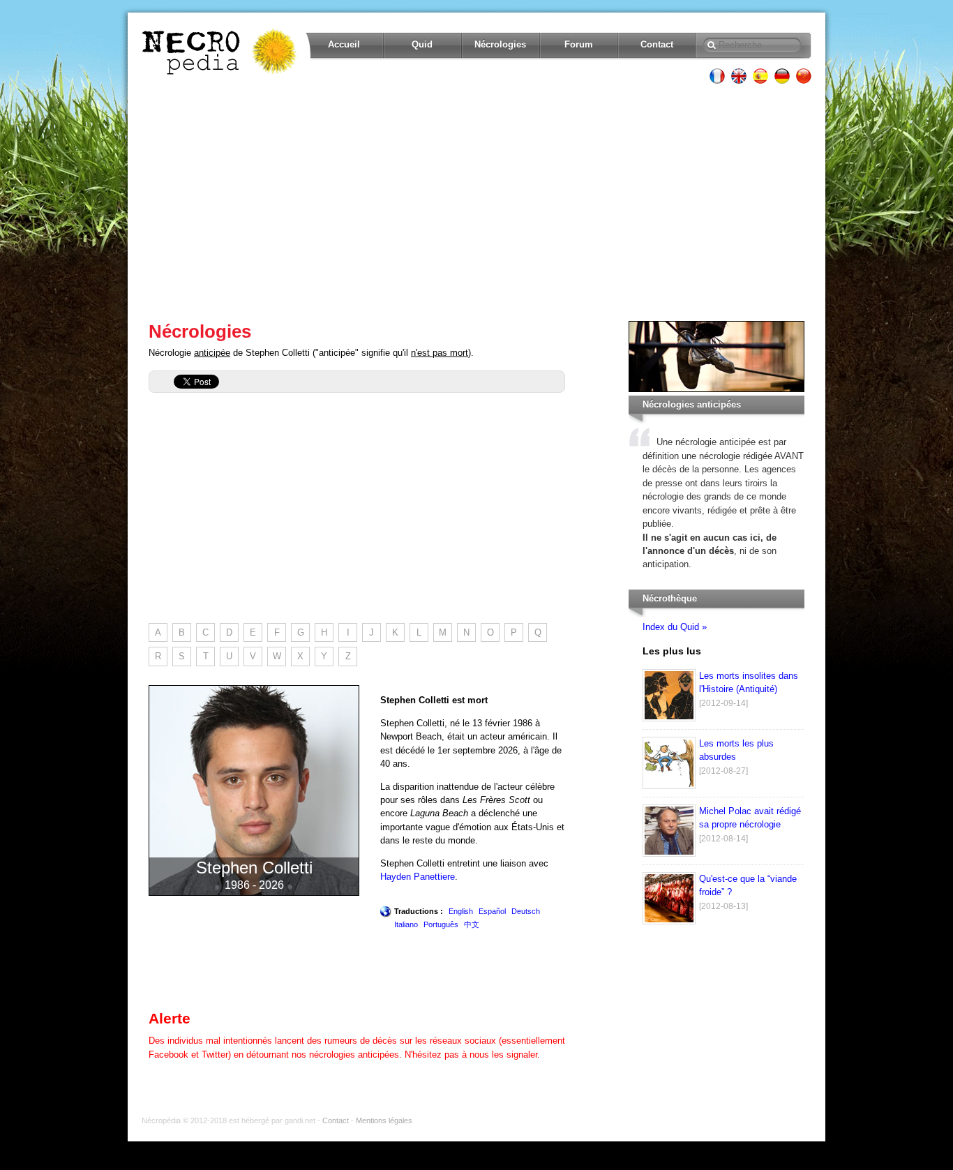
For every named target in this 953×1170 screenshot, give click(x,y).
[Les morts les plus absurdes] (669, 786)
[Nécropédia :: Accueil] (220, 51)
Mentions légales (384, 1120)
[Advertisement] (476, 202)
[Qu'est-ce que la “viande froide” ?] (669, 921)
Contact (656, 44)
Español (492, 911)
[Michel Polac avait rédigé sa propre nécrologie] (669, 853)
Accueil (344, 44)
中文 (471, 924)
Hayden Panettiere (417, 876)
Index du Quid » (675, 627)
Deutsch (525, 911)
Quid (422, 44)
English (461, 911)
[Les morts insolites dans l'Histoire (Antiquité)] (669, 718)
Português (440, 924)
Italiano (406, 924)
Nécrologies (500, 44)
